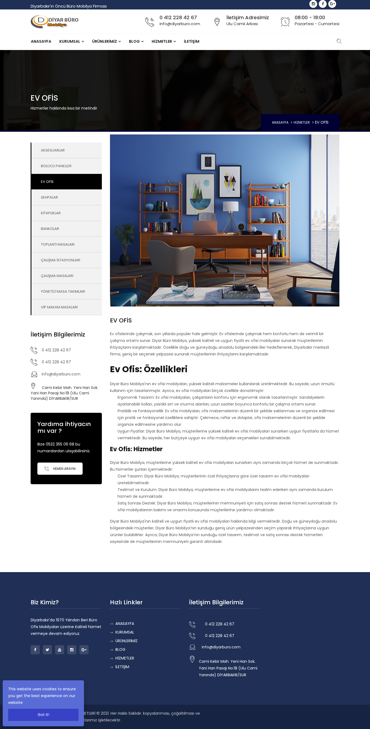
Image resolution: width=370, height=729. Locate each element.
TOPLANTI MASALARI (57, 244)
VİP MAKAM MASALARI (59, 307)
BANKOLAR (50, 228)
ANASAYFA (41, 41)
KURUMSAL (69, 41)
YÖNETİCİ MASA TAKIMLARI (63, 291)
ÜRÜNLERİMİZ (104, 41)
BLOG (134, 41)
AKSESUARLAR (53, 150)
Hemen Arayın (64, 468)
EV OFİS (47, 181)
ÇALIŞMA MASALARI (57, 275)
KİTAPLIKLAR (51, 213)
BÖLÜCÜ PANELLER (56, 166)
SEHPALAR (49, 197)
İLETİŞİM (191, 41)
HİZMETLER (162, 41)
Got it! (43, 714)
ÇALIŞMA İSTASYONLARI (60, 260)
